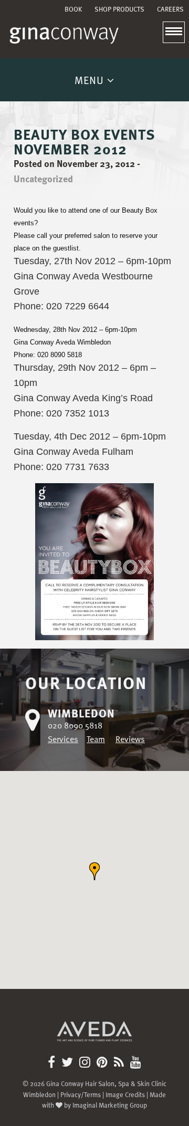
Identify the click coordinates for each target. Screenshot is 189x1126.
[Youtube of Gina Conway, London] (135, 1063)
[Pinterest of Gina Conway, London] (104, 1063)
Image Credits (125, 1094)
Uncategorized (43, 178)
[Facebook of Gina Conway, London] (53, 1063)
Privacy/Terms (80, 1094)
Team (96, 739)
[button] (94, 871)
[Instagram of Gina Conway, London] (86, 1063)
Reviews (130, 739)
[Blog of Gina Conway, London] (121, 1063)
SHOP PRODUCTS (119, 9)
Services (63, 739)
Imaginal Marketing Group (109, 1105)
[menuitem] (73, 9)
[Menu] (173, 32)
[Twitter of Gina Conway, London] (69, 1063)
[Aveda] (94, 1025)
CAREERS (170, 9)
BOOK (73, 9)
